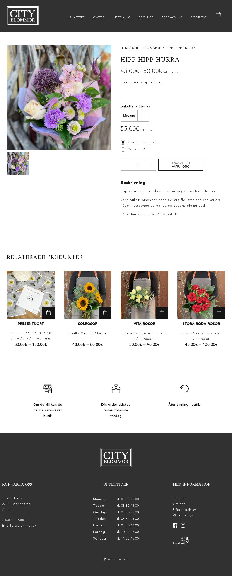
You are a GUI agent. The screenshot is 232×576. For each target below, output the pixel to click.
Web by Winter (117, 559)
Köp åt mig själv (141, 142)
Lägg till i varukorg (181, 164)
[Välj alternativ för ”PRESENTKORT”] (48, 313)
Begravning (172, 17)
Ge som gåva (138, 149)
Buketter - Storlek (135, 106)
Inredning (122, 17)
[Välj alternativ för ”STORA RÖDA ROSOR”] (219, 313)
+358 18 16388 (13, 520)
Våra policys (183, 515)
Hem (124, 48)
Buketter (77, 17)
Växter (99, 17)
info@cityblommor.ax (19, 525)
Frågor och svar (186, 509)
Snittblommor (147, 48)
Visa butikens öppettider (141, 82)
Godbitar (198, 17)
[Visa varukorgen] (218, 16)
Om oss (179, 504)
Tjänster (179, 498)
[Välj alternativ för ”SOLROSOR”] (105, 313)
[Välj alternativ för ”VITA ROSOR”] (162, 313)
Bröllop (146, 17)
